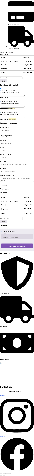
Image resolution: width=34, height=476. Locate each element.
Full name (4, 140)
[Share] (6, 473)
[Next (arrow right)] (4, 475)
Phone (3, 147)
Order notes (7, 175)
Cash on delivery (9, 231)
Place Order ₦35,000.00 (17, 246)
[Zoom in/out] (1, 473)
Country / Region (6, 154)
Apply (3, 81)
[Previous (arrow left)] (1, 475)
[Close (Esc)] (9, 473)
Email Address (5, 127)
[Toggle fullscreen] (4, 473)
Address (3, 168)
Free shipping (4, 189)
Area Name (4, 161)
